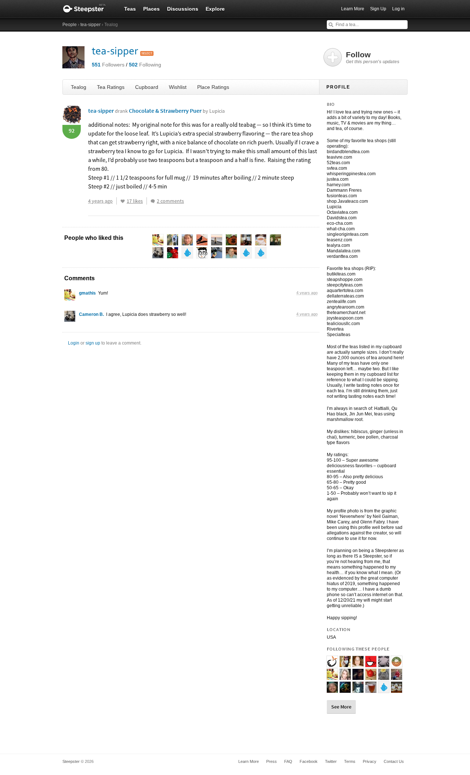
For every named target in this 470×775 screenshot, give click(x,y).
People (69, 24)
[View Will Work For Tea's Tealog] (383, 664)
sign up (93, 343)
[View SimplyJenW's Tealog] (370, 677)
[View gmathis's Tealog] (69, 296)
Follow (373, 57)
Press (271, 761)
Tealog (78, 87)
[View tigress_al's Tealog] (396, 689)
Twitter (331, 761)
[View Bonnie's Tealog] (345, 677)
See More (341, 706)
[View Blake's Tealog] (358, 689)
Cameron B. (91, 314)
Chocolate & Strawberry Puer (177, 110)
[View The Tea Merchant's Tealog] (396, 664)
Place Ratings (213, 87)
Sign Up (378, 8)
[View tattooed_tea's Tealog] (358, 677)
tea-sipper (90, 24)
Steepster (88, 9)
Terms (349, 761)
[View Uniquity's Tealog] (370, 689)
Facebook (309, 761)
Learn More (352, 8)
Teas (130, 9)
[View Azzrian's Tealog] (396, 677)
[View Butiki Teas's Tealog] (332, 664)
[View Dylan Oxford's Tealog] (332, 689)
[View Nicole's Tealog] (383, 677)
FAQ (288, 761)
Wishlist (178, 87)
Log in (398, 8)
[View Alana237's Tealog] (383, 689)
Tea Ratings (110, 87)
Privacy (369, 761)
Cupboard (146, 87)
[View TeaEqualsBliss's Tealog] (358, 664)
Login (73, 343)
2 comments (170, 201)
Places (151, 9)
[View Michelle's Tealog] (345, 664)
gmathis (87, 293)
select (146, 53)
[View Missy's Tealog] (345, 689)
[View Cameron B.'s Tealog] (69, 318)
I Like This (122, 201)
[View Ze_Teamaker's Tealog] (370, 664)
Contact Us (394, 761)
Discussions (182, 9)
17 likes (135, 201)
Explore (215, 9)
